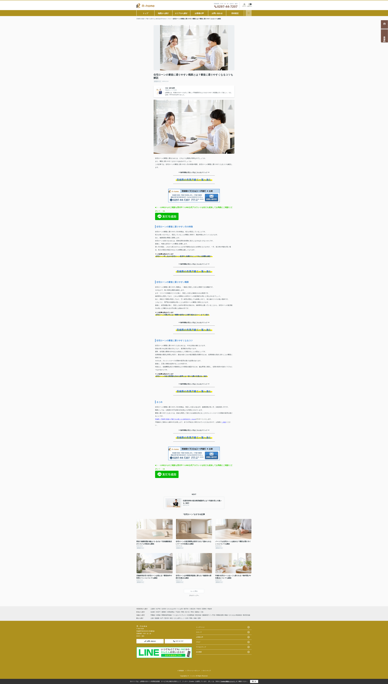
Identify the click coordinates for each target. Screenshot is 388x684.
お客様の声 (199, 13)
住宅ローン (157, 81)
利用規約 (181, 670)
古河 (186, 618)
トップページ (200, 627)
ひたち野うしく (179, 618)
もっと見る (194, 591)
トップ (145, 13)
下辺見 (178, 612)
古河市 (164, 609)
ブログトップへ (194, 595)
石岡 (199, 618)
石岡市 (204, 609)
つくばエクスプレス (179, 615)
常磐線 (153, 615)
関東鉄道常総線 (167, 615)
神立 (171, 618)
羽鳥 (182, 612)
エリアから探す (181, 13)
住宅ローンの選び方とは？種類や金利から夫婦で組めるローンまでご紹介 (182, 315)
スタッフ (199, 632)
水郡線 (158, 615)
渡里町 (164, 612)
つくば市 (180, 609)
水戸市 (158, 609)
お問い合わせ (217, 13)
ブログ (198, 642)
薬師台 (197, 612)
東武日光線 (246, 615)
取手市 (186, 609)
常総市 (210, 609)
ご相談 (224, 422)
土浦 (152, 618)
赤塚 (195, 618)
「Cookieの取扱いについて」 (228, 681)
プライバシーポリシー (193, 670)
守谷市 (199, 609)
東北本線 (198, 615)
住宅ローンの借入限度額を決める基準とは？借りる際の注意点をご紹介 (181, 376)
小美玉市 (192, 609)
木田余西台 (171, 612)
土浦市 (153, 609)
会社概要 (199, 652)
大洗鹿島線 (190, 615)
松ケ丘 (187, 612)
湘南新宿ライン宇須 (208, 615)
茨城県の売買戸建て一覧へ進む (194, 179)
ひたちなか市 (171, 609)
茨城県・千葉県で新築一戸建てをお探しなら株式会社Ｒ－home (175, 419)
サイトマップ (207, 670)
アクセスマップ (201, 647)
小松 (202, 612)
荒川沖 (166, 618)
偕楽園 (157, 618)
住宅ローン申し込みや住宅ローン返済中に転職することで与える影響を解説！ (184, 256)
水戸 (161, 618)
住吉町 (153, 612)
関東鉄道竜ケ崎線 (222, 615)
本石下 (158, 612)
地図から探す (163, 13)
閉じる (254, 681)
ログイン (244, 6)
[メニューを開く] (249, 13)
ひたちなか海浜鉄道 (235, 615)
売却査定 (235, 13)
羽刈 (192, 612)
